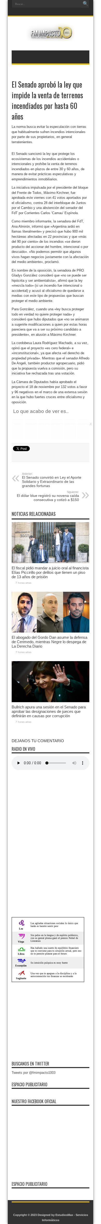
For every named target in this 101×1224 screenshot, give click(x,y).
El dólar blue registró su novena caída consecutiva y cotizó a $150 (48, 496)
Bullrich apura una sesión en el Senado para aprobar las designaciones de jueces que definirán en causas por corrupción (49, 711)
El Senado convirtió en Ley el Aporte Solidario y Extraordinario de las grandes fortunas (51, 480)
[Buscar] (85, 4)
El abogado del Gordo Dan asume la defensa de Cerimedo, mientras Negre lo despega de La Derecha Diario (49, 641)
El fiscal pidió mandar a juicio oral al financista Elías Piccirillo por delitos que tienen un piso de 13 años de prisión (50, 572)
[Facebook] (46, 12)
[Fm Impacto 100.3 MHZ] (50, 37)
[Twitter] (53, 12)
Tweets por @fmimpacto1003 (33, 1073)
